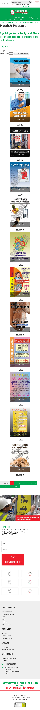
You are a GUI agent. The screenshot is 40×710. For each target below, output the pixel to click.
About (4, 619)
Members (32, 18)
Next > (16, 486)
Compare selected (22, 54)
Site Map (4, 633)
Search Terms (6, 636)
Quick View (20, 84)
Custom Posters (7, 612)
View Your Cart (14, 18)
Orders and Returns (8, 650)
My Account (5, 647)
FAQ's (3, 617)
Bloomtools (23, 700)
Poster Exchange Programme (20, 508)
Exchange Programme (9, 614)
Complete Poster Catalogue (16, 22)
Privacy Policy (6, 624)
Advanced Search (7, 638)
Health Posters (33, 22)
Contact (4, 622)
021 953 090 (26, 7)
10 (10, 486)
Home (2, 22)
